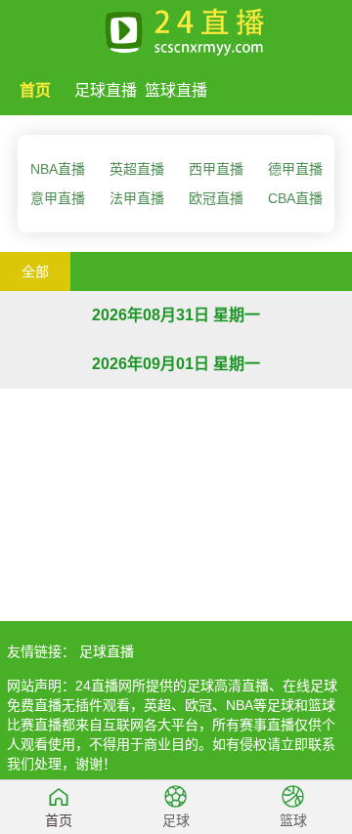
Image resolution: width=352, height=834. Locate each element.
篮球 (293, 820)
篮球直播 (176, 90)
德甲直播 (295, 169)
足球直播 (105, 90)
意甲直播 (57, 198)
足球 (176, 820)
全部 (35, 271)
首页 (35, 90)
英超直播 (137, 169)
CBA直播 (295, 198)
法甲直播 (137, 198)
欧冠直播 (216, 198)
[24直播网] (176, 28)
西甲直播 (216, 169)
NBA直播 (57, 169)
